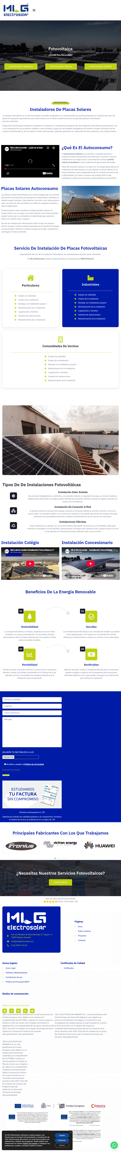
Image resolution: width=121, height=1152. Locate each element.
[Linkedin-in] (25, 1011)
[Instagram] (11, 1011)
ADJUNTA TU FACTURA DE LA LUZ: (18, 752)
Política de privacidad (34, 764)
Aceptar (62, 1135)
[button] (34, 10)
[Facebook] (4, 1011)
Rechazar (62, 1140)
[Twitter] (18, 1011)
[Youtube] (32, 1011)
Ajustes (62, 1145)
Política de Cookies (30, 1143)
